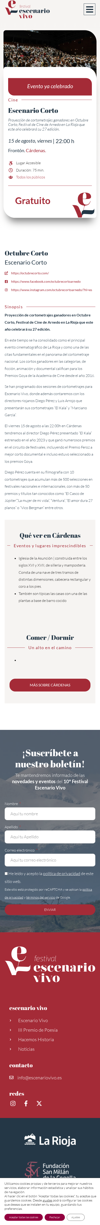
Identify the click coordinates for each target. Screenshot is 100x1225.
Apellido (12, 827)
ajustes (47, 1200)
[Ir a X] (40, 1103)
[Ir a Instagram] (13, 1103)
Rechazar (54, 1217)
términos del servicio (40, 897)
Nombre (12, 803)
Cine (13, 99)
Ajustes (75, 1217)
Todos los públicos (30, 177)
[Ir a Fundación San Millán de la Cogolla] (50, 1172)
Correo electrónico (20, 850)
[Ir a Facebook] (26, 1103)
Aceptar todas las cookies (23, 1217)
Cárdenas (35, 150)
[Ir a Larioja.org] (50, 1140)
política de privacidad (61, 873)
